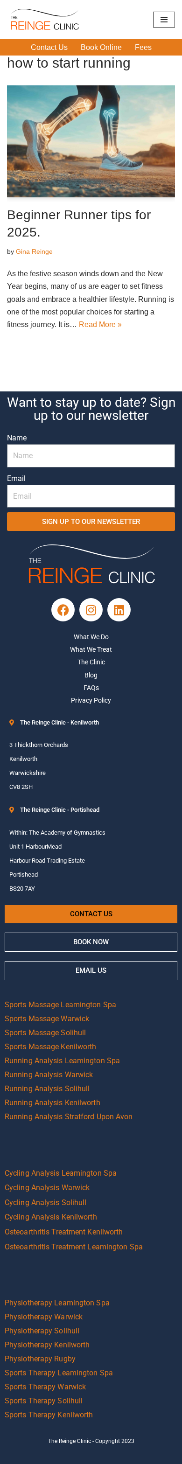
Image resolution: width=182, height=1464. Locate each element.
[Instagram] (91, 609)
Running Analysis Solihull (47, 1088)
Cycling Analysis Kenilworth (51, 1217)
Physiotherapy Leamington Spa (57, 1302)
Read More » (100, 324)
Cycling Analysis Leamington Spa (61, 1173)
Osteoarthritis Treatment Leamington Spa (74, 1246)
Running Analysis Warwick (49, 1074)
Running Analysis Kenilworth (52, 1102)
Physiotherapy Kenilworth (47, 1344)
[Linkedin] (119, 609)
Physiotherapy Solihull (42, 1330)
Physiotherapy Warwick (44, 1316)
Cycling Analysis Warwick (47, 1187)
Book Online (101, 47)
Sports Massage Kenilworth (51, 1046)
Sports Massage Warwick (47, 1018)
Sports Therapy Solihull (44, 1400)
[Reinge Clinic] (44, 20)
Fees (143, 47)
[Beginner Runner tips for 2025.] (91, 141)
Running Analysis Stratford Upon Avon (69, 1116)
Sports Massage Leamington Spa (60, 1004)
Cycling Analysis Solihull (46, 1202)
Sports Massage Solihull (45, 1032)
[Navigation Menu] (164, 20)
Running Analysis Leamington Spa (62, 1060)
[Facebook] (63, 609)
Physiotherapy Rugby (40, 1358)
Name (17, 437)
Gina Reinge (34, 251)
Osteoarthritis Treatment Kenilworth (64, 1231)
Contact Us (49, 47)
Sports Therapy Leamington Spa (59, 1372)
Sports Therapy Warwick (45, 1386)
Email (16, 478)
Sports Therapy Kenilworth (49, 1414)
